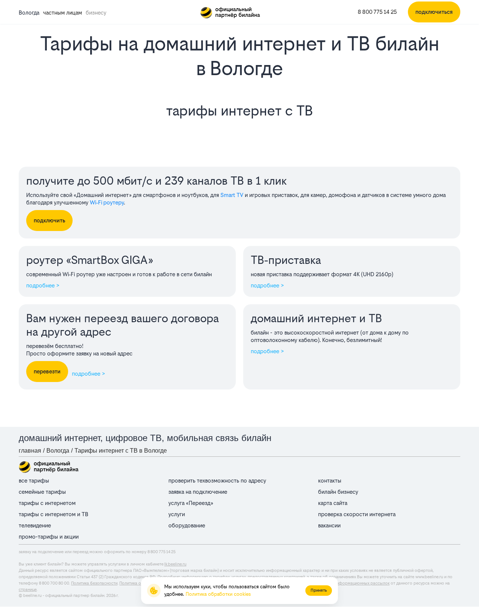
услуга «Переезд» (190, 503)
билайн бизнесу (338, 492)
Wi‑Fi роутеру (107, 202)
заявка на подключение (197, 492)
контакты (329, 480)
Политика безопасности (94, 583)
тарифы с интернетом (47, 503)
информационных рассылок (362, 583)
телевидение (35, 525)
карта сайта (332, 503)
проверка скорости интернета (357, 514)
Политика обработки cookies (218, 594)
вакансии (329, 525)
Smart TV (231, 195)
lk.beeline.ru (175, 564)
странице (28, 589)
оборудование (186, 525)
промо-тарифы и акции (49, 536)
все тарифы (34, 480)
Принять (319, 590)
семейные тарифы (42, 492)
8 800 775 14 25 (377, 12)
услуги (176, 514)
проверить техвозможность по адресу (217, 480)
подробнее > (43, 285)
